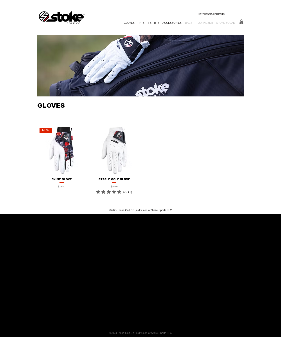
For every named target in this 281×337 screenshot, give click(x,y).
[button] (241, 21)
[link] (114, 192)
